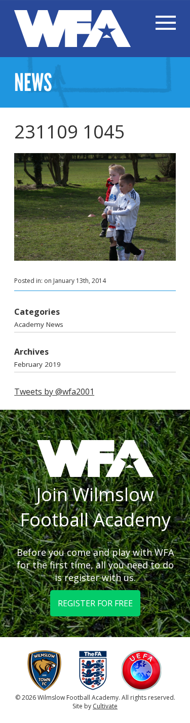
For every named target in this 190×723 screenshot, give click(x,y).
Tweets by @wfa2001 (54, 391)
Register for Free (95, 603)
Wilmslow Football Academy (72, 28)
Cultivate (105, 706)
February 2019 (37, 364)
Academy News (38, 324)
